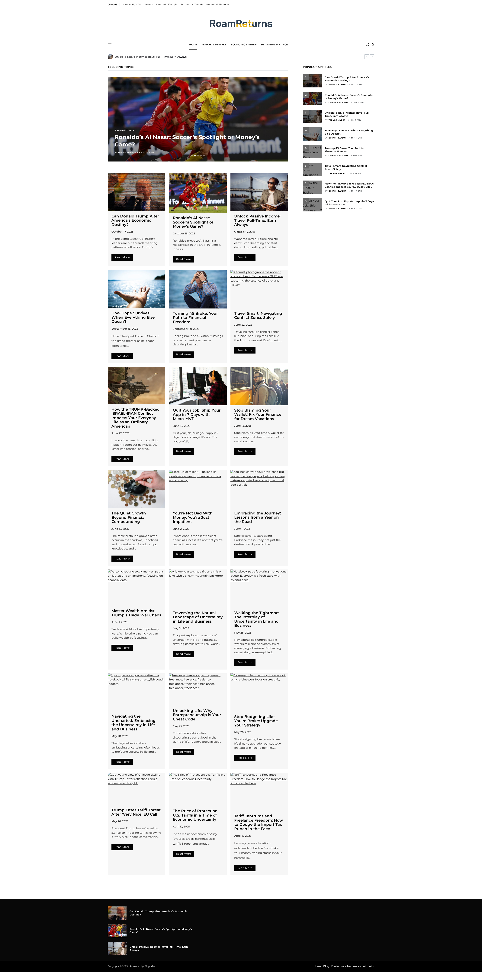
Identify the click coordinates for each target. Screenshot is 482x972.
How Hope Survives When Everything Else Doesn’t (133, 317)
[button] (367, 56)
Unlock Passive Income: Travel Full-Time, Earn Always (193, 144)
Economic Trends (192, 4)
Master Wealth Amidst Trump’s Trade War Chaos (136, 612)
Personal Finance (218, 4)
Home (149, 4)
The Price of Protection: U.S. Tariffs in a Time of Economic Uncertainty (196, 815)
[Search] (373, 44)
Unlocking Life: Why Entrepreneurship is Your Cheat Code (197, 714)
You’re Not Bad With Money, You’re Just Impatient (193, 517)
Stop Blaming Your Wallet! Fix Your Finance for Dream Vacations (257, 414)
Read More (122, 257)
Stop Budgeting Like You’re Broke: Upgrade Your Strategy (256, 720)
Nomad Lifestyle (167, 4)
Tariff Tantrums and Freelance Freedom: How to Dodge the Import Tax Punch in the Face (258, 822)
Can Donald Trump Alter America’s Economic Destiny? (135, 220)
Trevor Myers (126, 152)
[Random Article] (367, 44)
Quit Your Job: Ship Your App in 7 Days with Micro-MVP (196, 414)
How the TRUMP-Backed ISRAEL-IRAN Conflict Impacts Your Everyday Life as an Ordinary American (135, 418)
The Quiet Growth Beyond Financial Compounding (128, 517)
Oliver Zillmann (339, 102)
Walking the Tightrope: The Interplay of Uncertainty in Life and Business (256, 619)
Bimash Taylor (337, 84)
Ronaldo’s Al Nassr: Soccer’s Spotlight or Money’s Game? (193, 222)
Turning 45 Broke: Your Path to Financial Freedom (195, 317)
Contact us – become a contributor (352, 966)
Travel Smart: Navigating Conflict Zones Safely (258, 315)
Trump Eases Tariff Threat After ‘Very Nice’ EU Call (136, 812)
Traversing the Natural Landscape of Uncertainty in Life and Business (198, 617)
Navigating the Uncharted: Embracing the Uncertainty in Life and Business (133, 722)
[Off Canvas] (109, 45)
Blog (326, 966)
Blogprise (149, 966)
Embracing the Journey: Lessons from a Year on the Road (257, 517)
